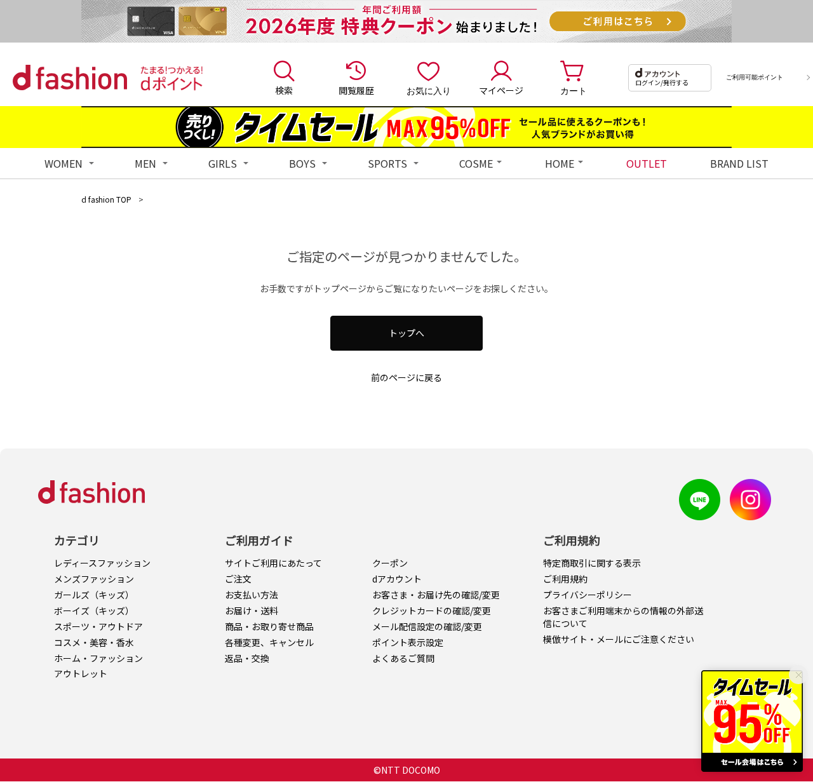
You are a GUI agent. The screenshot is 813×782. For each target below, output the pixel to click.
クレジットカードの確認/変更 (431, 610)
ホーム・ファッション (98, 658)
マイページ (501, 90)
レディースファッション (102, 562)
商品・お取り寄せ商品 (269, 626)
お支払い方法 (251, 594)
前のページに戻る (406, 377)
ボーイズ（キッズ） (94, 610)
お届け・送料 (251, 610)
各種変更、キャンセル (269, 642)
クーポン (390, 562)
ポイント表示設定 (407, 642)
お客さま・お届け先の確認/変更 (436, 594)
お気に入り (428, 90)
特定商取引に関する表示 (592, 562)
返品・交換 (247, 658)
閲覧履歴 (356, 90)
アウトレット (80, 673)
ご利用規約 (565, 578)
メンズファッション (94, 578)
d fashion (70, 77)
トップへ (406, 333)
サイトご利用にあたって (273, 562)
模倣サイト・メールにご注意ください (618, 639)
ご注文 (238, 578)
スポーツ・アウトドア (98, 626)
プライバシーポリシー (587, 594)
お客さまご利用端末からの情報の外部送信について (623, 617)
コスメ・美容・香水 (94, 642)
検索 (284, 90)
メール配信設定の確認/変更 (427, 626)
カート (573, 90)
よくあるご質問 (403, 658)
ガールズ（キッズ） (94, 594)
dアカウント (397, 578)
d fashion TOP (106, 199)
